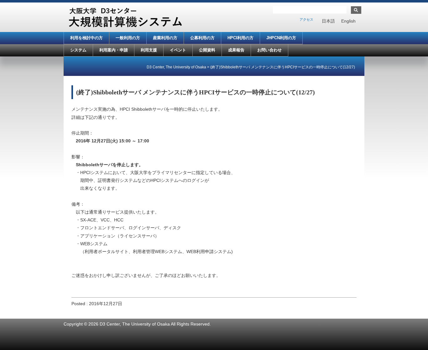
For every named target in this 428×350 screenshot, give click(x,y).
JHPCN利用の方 (281, 37)
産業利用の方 (165, 37)
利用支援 (149, 50)
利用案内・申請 (113, 50)
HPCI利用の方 (240, 37)
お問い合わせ (269, 50)
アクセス (306, 19)
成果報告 (236, 50)
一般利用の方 (128, 37)
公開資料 (207, 50)
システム (78, 50)
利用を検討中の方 (86, 37)
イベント (178, 50)
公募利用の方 (202, 37)
